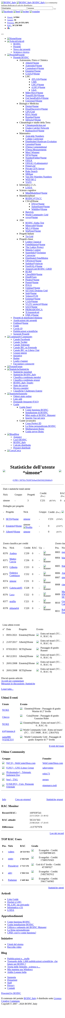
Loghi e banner (20, 361)
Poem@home (31, 282)
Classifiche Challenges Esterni (27, 391)
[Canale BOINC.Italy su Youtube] (16, 11)
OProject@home (33, 260)
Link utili (17, 399)
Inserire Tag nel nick (35, 418)
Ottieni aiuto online (22, 396)
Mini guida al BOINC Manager (40, 415)
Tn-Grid (29, 236)
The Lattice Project (34, 247)
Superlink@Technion (35, 252)
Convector (30, 255)
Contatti (11, 988)
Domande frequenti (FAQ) (26, 401)
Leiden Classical (33, 241)
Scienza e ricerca (21, 52)
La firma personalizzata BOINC (40, 426)
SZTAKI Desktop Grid (36, 290)
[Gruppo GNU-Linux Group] (3, 768)
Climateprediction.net (35, 125)
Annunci (17, 437)
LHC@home (37, 84)
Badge (16, 358)
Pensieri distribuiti (21, 448)
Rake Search (31, 171)
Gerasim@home (33, 144)
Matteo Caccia (13, 560)
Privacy (11, 985)
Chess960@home (33, 274)
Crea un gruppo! (23, 799)
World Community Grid (36, 214)
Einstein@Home (14, 526)
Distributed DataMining (36, 258)
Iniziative (17, 355)
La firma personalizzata (18, 930)
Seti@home (31, 293)
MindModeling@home (36, 193)
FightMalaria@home (35, 244)
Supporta (11, 977)
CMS (34, 82)
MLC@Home (32, 228)
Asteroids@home (33, 65)
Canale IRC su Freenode (25, 347)
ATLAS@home (39, 79)
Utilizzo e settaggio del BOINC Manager (26, 927)
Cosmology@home (34, 68)
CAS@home (31, 301)
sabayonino (47, 768)
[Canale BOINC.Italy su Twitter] (25, 11)
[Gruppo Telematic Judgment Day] (3, 774)
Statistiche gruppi (54, 799)
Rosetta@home (32, 117)
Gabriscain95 (16, 588)
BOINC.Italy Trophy (23, 382)
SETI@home (12, 519)
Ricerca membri (20, 388)
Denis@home (32, 106)
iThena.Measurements (35, 149)
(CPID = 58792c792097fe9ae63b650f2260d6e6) (32, 480)
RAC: (9, 25)
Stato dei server (20, 385)
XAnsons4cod (32, 312)
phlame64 (14, 608)
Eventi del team (56, 746)
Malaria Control (33, 250)
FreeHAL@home (33, 266)
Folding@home (20, 323)
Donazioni (12, 980)
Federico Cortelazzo (15, 574)
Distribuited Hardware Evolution (41, 141)
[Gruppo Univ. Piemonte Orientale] (3, 785)
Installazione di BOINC (36, 412)
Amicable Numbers (34, 136)
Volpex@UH (31, 296)
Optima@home (32, 288)
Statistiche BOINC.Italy (24, 374)
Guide (16, 404)
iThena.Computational (36, 147)
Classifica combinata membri (27, 377)
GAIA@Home (32, 73)
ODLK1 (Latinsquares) (36, 163)
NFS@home (31, 155)
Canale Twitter (20, 342)
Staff (9, 982)
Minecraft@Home (34, 225)
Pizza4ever (13, 866)
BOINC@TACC (33, 198)
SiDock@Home (33, 120)
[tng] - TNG (12, 779)
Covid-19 (17, 328)
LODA (28, 187)
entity (10, 858)
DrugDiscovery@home (36, 109)
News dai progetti (21, 49)
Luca (12, 594)
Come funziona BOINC (36, 410)
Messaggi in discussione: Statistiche (18, 683)
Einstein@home (33, 71)
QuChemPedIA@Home (37, 98)
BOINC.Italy (19, 442)
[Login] (55, 8)
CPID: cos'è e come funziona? (21, 932)
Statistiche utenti (56, 887)
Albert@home (32, 63)
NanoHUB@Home (34, 95)
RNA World (31, 114)
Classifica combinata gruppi (26, 380)
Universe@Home (33, 101)
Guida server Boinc (34, 431)
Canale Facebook (21, 339)
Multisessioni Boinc (34, 429)
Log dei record (57, 833)
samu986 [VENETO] (8, 738)
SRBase (29, 174)
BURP (28, 271)
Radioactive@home (34, 130)
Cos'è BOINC (20, 439)
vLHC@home (38, 87)
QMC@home (32, 315)
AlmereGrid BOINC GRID (38, 269)
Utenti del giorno (15, 944)
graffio (13, 601)
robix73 (46, 773)
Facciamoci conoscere (23, 363)
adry (10, 873)
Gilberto (13, 567)
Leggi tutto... (7, 689)
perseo (45, 779)
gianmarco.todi (49, 785)
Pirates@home (32, 279)
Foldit (16, 326)
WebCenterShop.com (52, 763)
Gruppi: (10, 20)
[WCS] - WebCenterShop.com (20, 763)
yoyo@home (31, 217)
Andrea (13, 553)
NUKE (5, 710)
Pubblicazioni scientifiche (25, 331)
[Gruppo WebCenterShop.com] (3, 763)
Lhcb (33, 90)
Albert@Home (13, 531)
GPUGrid (30, 111)
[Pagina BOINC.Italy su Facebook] (7, 11)
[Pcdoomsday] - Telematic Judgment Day (18, 773)
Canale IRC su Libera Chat (26, 350)
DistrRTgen (31, 277)
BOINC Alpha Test (34, 223)
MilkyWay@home (34, 92)
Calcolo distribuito (22, 445)
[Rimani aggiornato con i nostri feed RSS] (35, 11)
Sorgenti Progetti (21, 334)
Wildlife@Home (39, 209)
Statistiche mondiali (22, 372)
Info (4, 799)
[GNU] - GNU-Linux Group (20, 768)
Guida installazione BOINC (20, 924)
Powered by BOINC (11, 993)
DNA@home (37, 204)
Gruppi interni (20, 353)
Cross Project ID (33, 423)
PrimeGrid (30, 166)
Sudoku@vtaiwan (34, 263)
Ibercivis (29, 212)
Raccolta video (14, 947)
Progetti (17, 46)
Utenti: (10, 17)
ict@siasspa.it (8, 731)
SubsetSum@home (40, 206)
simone (26, 519)
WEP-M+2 (30, 179)
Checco (5, 717)
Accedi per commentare (12, 681)
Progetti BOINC (21, 57)
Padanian (12, 880)
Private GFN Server (34, 168)
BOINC (17, 44)
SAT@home (31, 307)
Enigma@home (32, 298)
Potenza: (10, 23)
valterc (11, 851)
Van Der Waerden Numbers (38, 176)
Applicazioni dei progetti (25, 320)
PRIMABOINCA (34, 309)
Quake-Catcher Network (37, 128)
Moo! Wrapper (32, 152)
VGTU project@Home (36, 304)
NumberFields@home (36, 157)
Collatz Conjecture (34, 138)
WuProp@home (33, 231)
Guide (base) (25, 407)
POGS (28, 285)
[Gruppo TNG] (3, 779)
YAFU (28, 182)
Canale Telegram (21, 344)
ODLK (28, 160)
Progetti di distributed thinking (27, 317)
